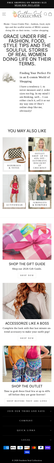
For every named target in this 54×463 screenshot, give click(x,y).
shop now (27, 338)
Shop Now (27, 275)
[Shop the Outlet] (27, 364)
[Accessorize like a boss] (27, 301)
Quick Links (26, 430)
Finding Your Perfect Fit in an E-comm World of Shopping (35, 77)
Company (26, 421)
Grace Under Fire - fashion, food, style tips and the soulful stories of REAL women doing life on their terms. (27, 27)
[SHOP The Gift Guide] (27, 241)
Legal (26, 440)
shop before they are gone (27, 401)
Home (7, 24)
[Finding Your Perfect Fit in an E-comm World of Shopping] (10, 77)
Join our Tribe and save (26, 411)
